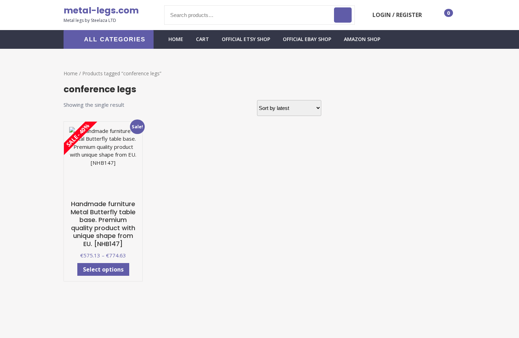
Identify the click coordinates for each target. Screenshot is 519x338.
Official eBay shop (307, 39)
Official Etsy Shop (246, 39)
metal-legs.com (101, 10)
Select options (103, 269)
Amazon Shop (362, 39)
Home (71, 73)
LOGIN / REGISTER (397, 15)
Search (343, 15)
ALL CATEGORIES (114, 39)
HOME (175, 39)
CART (202, 39)
